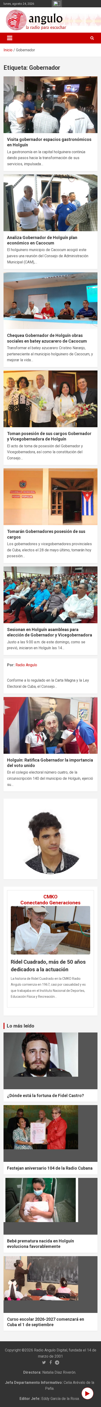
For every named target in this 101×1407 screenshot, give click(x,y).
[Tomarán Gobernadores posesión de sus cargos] (50, 496)
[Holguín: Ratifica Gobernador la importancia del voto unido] (50, 725)
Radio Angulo (26, 665)
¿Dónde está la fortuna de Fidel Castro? (45, 1095)
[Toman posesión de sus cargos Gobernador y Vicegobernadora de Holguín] (50, 398)
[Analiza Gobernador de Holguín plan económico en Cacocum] (50, 202)
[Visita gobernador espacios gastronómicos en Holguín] (50, 104)
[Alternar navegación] (10, 38)
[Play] (87, 1393)
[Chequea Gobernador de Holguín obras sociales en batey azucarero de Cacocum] (50, 300)
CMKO (50, 897)
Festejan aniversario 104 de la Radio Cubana (50, 1168)
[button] (21, 839)
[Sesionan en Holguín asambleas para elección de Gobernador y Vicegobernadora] (50, 594)
